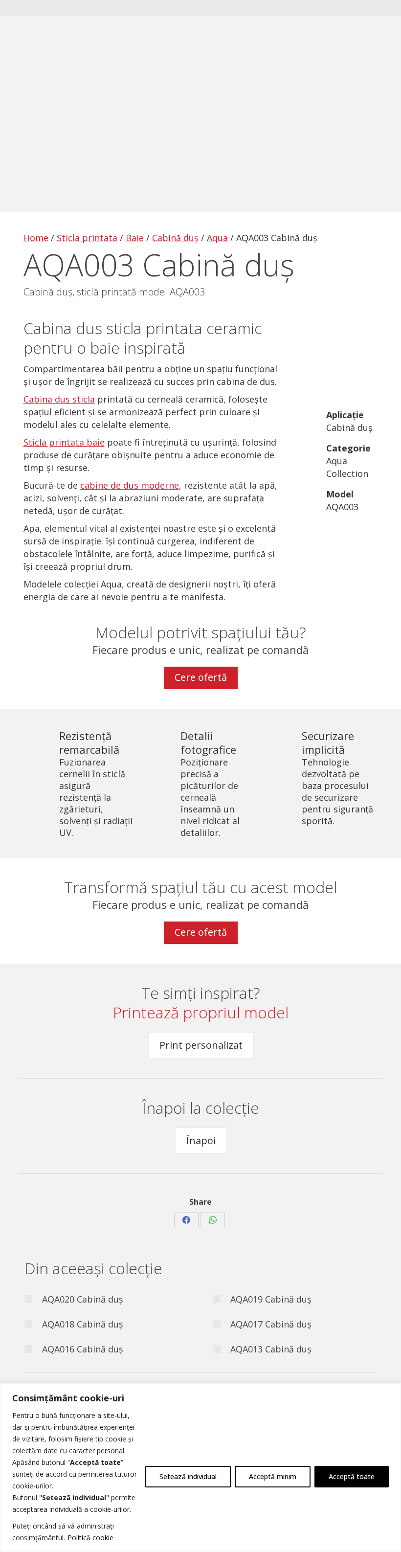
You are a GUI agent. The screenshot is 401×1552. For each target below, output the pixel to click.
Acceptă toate (352, 1476)
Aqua (217, 238)
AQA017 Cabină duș (271, 1324)
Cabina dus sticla (59, 399)
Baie (135, 238)
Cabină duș (175, 238)
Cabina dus (62, 327)
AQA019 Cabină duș (271, 1299)
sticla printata (154, 327)
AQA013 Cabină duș (271, 1349)
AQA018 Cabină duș (82, 1324)
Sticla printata (87, 238)
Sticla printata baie (64, 442)
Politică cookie (90, 1537)
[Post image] (28, 1299)
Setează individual (188, 1476)
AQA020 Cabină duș (82, 1299)
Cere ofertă (201, 677)
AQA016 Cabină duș (82, 1349)
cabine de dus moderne (129, 485)
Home (35, 238)
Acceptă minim (272, 1476)
